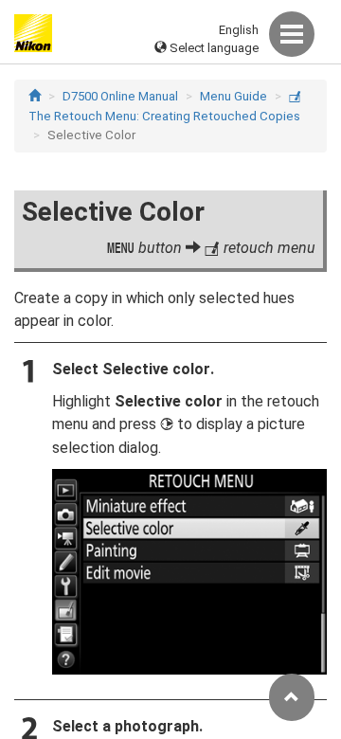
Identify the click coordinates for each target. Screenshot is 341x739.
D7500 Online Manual (120, 96)
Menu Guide (233, 96)
